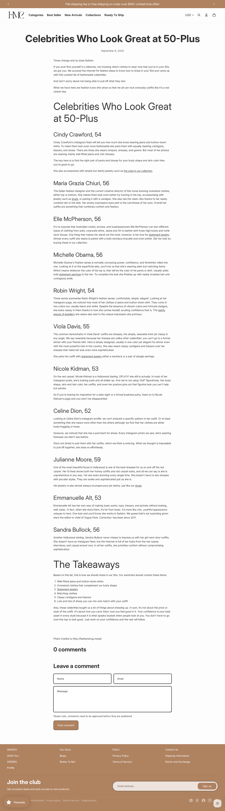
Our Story (65, 749)
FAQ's (115, 749)
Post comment (66, 725)
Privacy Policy (120, 755)
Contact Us (171, 749)
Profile (10, 767)
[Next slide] (214, 4)
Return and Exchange (177, 761)
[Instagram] (210, 800)
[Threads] (197, 800)
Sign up (207, 786)
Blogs (63, 755)
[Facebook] (203, 800)
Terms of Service (122, 761)
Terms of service (71, 800)
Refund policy (37, 800)
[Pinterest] (191, 800)
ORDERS (12, 761)
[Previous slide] (8, 4)
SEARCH (12, 749)
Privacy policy (53, 800)
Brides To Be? (67, 761)
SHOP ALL (13, 755)
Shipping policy (89, 800)
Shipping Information (177, 755)
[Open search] (199, 15)
